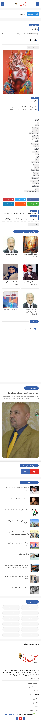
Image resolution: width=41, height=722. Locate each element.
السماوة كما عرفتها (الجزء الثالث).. (19, 587)
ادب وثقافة (34, 703)
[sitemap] (24, 718)
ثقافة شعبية (11, 618)
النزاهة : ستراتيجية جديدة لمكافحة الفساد (17, 510)
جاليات (30, 624)
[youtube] (34, 471)
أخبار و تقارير (11, 607)
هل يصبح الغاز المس (18, 14)
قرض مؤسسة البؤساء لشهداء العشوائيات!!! (22, 106)
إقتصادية (11, 613)
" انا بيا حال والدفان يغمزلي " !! (20, 498)
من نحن (34, 691)
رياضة (30, 629)
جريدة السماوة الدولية (11, 714)
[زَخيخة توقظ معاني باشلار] (10, 244)
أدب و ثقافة (33, 25)
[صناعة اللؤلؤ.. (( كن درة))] (10, 272)
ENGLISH (11, 635)
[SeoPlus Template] (34, 714)
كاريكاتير (29, 635)
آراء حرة (29, 607)
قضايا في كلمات (31, 104)
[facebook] (25, 471)
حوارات (11, 624)
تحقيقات (29, 618)
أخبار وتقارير (33, 699)
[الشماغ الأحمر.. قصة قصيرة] (30, 244)
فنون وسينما (33, 710)
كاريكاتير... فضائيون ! (23, 554)
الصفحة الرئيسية (32, 683)
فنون (11, 629)
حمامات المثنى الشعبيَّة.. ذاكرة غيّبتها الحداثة (22, 109)
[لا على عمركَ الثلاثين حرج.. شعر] (30, 272)
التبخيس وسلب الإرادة (29, 101)
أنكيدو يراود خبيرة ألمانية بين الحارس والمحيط (32, 311)
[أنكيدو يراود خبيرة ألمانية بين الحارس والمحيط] (30, 299)
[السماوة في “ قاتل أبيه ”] (10, 299)
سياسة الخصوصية (32, 687)
